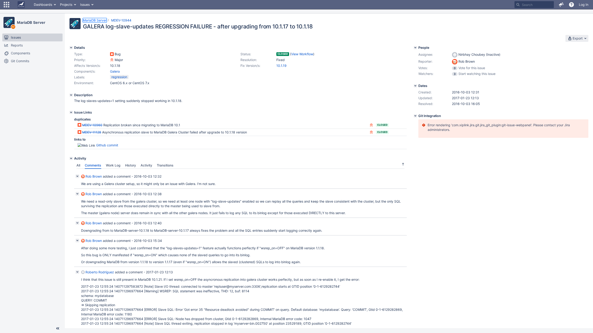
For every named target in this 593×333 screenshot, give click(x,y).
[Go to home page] (21, 4)
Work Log (113, 165)
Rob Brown (93, 176)
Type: (78, 54)
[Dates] (415, 85)
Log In (583, 4)
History (130, 165)
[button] (6, 4)
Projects (66, 4)
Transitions (165, 165)
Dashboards (43, 4)
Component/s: (84, 71)
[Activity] (71, 158)
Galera (115, 71)
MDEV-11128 (91, 132)
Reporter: (425, 61)
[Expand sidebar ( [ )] (58, 328)
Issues (85, 4)
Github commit (107, 145)
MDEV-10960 (92, 125)
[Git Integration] (415, 115)
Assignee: (425, 54)
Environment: (84, 83)
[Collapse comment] (77, 176)
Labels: (79, 77)
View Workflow (302, 54)
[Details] (71, 47)
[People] (415, 47)
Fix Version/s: (250, 66)
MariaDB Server (31, 22)
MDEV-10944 (121, 20)
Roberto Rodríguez (99, 272)
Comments (93, 165)
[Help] (571, 4)
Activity (146, 165)
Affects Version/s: (87, 66)
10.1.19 (281, 66)
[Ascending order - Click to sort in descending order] (403, 164)
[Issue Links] (71, 112)
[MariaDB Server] (9, 22)
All (78, 165)
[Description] (71, 95)
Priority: (80, 60)
